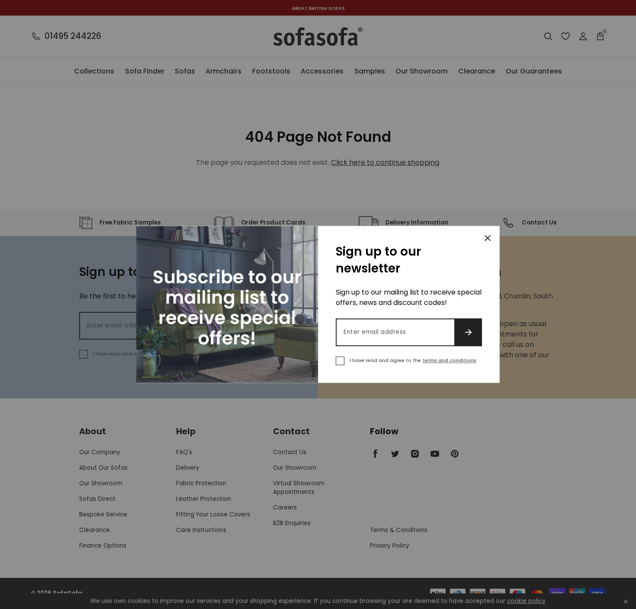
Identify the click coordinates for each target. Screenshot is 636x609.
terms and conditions (449, 360)
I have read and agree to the (413, 360)
